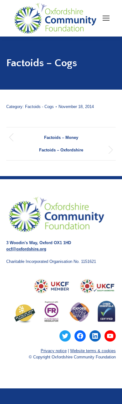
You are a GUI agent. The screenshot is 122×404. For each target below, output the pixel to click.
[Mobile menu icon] (106, 18)
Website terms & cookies (93, 350)
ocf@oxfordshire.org (26, 249)
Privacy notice (54, 350)
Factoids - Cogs (39, 106)
